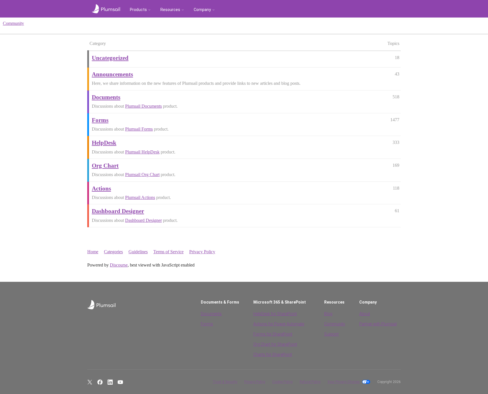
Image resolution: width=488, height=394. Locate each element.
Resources (170, 9)
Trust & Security (225, 382)
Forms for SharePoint (272, 334)
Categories (113, 251)
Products (138, 9)
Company (202, 9)
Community (13, 23)
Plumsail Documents (143, 106)
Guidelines (138, 251)
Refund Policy (310, 382)
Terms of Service (168, 251)
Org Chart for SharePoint (275, 344)
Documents (211, 313)
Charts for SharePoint (272, 354)
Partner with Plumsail (378, 324)
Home (92, 251)
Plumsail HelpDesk (142, 152)
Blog (328, 313)
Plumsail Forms (139, 129)
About (364, 313)
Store (391, 9)
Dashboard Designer (143, 220)
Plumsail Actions (140, 197)
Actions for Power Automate (278, 324)
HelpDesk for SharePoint (275, 313)
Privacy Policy (202, 251)
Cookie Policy (282, 382)
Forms (207, 324)
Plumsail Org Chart (142, 174)
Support (331, 334)
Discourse (119, 265)
